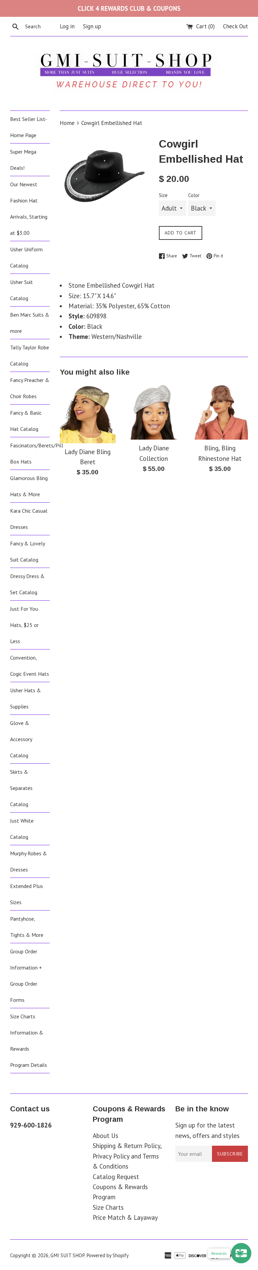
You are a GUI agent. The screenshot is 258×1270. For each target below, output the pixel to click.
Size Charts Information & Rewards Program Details (28, 1040)
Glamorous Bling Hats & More (29, 486)
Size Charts (108, 1207)
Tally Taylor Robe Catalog (29, 355)
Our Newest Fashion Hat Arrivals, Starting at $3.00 (28, 208)
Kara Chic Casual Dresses (28, 518)
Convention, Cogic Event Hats (29, 665)
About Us (105, 1136)
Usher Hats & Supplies (25, 698)
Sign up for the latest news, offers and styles (207, 1130)
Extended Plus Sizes (26, 894)
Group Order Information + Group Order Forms (26, 975)
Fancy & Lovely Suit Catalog (27, 551)
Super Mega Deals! (23, 159)
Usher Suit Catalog (21, 290)
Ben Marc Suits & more (29, 322)
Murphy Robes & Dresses (28, 861)
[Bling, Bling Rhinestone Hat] (220, 412)
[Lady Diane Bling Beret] (88, 413)
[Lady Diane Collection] (154, 412)
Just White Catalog (22, 828)
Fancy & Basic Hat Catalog (26, 420)
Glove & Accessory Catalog (21, 739)
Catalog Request (116, 1177)
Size (163, 195)
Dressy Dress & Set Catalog (27, 584)
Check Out (235, 26)
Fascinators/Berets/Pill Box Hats (30, 453)
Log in (67, 26)
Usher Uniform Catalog (26, 257)
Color (194, 195)
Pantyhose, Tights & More (26, 926)
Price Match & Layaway (125, 1217)
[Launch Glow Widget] (241, 1253)
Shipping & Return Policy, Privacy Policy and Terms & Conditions (127, 1156)
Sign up (92, 26)
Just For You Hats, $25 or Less (24, 624)
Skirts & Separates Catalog (21, 787)
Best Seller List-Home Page (28, 127)
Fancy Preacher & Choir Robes (29, 388)
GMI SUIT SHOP (67, 1255)
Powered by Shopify (107, 1255)
